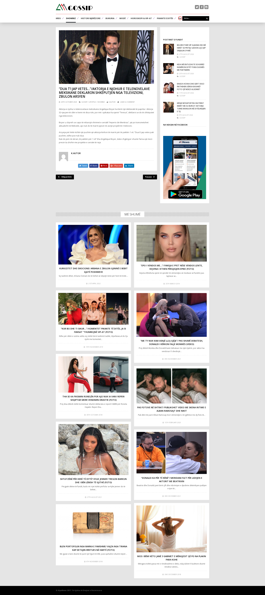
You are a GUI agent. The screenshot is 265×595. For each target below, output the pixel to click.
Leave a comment (127, 102)
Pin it (105, 165)
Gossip (84, 102)
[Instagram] (206, 7)
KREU (58, 18)
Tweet (84, 165)
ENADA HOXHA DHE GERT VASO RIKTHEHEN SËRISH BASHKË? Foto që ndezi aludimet (190, 86)
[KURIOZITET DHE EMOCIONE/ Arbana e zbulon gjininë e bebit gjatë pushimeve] (93, 244)
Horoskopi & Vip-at (141, 18)
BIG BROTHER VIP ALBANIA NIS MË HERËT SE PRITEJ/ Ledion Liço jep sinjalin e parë (191, 48)
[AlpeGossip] (74, 7)
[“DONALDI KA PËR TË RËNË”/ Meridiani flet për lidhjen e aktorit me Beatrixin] (171, 453)
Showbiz (71, 18)
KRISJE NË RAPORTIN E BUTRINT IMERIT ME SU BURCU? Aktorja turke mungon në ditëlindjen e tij (191, 107)
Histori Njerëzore (90, 18)
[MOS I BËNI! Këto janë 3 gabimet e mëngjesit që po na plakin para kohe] (171, 528)
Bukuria (110, 18)
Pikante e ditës (165, 18)
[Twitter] (197, 7)
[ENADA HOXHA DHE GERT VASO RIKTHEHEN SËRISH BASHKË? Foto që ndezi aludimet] (168, 87)
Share (94, 165)
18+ (180, 18)
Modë (122, 18)
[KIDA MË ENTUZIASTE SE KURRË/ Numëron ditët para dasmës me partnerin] (168, 68)
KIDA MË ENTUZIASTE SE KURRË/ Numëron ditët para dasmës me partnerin (190, 67)
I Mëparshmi (66, 177)
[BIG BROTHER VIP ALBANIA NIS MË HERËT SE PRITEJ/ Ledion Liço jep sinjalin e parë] (168, 49)
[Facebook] (202, 7)
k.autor (112, 102)
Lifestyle (92, 102)
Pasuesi (148, 177)
